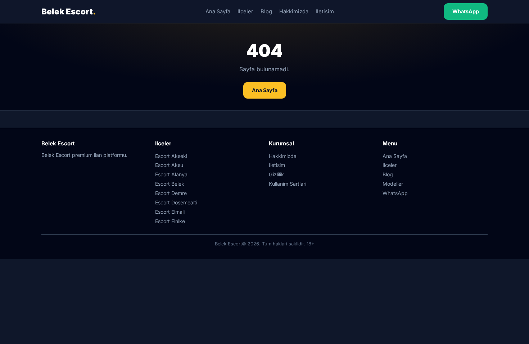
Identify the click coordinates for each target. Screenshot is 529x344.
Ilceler (245, 11)
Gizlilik (276, 174)
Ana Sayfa (217, 11)
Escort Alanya (171, 174)
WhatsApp (465, 11)
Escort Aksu (169, 165)
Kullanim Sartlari (287, 184)
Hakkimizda (293, 11)
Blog (266, 11)
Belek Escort (68, 11)
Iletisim (325, 11)
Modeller (393, 184)
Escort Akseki (171, 156)
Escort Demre (171, 193)
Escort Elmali (170, 212)
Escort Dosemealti (176, 202)
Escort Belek (169, 184)
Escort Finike (170, 221)
